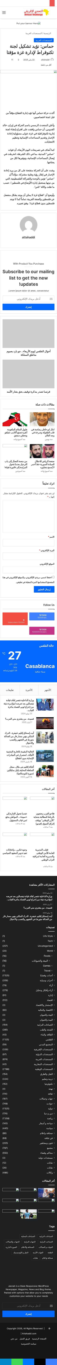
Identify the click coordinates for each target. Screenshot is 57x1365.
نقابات (50, 1167)
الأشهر (47, 689)
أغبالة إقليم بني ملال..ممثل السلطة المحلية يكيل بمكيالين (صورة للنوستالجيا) (20, 770)
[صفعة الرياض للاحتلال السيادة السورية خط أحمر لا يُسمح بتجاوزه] (42, 451)
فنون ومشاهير (46, 1143)
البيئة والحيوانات (40, 960)
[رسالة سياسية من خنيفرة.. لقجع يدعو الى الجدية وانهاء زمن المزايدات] (46, 1192)
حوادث (50, 1103)
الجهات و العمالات (46, 1247)
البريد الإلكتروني (46, 550)
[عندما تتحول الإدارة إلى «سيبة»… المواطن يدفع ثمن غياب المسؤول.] (15, 803)
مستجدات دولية (45, 1158)
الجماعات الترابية (45, 1024)
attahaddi (45, 60)
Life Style (48, 936)
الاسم (51, 537)
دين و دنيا (48, 1113)
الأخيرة (29, 689)
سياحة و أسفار (46, 1123)
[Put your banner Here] (28, 23)
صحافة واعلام (46, 1133)
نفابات (50, 1162)
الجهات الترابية (29, 1242)
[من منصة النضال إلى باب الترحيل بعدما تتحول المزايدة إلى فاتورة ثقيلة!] (15, 451)
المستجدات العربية (34, 33)
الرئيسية (48, 33)
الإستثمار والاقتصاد (44, 1005)
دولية (50, 1108)
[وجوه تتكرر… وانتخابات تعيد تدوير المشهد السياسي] (15, 840)
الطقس (49, 1039)
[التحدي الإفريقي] (36, 12)
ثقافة (50, 1093)
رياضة (50, 1118)
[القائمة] (4, 13)
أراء (51, 985)
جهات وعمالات (46, 1098)
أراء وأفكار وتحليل (44, 990)
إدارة (50, 995)
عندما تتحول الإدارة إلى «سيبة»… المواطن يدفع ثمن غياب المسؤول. (16, 817)
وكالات (50, 1172)
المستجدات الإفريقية (43, 1049)
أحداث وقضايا (46, 975)
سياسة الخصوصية (28, 1343)
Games (46, 965)
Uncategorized (45, 946)
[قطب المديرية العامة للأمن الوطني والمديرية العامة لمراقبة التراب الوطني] (42, 840)
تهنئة (51, 1089)
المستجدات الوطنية (44, 1069)
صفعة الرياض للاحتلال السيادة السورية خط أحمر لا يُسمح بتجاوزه (42, 464)
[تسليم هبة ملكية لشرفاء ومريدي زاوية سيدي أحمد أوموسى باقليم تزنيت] (10, 1203)
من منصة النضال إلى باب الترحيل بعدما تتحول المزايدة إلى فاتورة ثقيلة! (16, 464)
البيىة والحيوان (46, 1020)
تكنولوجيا (49, 1084)
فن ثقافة (48, 1138)
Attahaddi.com (29, 1333)
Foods (47, 955)
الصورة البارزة (11, 1247)
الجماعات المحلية (28, 1236)
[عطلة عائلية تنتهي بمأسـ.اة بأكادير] (46, 1214)
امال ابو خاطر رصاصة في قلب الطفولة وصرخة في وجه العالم (42, 432)
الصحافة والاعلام (27, 1247)
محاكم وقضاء (46, 1153)
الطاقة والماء (47, 1034)
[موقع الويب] (28, 243)
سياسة (49, 1128)
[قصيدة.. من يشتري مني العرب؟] (45, 723)
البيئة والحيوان (46, 1015)
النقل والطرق (46, 1074)
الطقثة (50, 1252)
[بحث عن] (53, 13)
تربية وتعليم (47, 1079)
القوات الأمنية (38, 1252)
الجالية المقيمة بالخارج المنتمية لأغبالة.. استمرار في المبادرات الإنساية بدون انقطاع (20, 755)
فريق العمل (25, 1338)
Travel (47, 970)
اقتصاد (50, 1000)
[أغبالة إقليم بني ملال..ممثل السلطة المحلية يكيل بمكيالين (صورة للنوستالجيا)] (45, 771)
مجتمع (50, 1148)
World (50, 951)
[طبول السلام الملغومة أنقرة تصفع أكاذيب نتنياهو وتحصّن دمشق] (15, 419)
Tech (50, 941)
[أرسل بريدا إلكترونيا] (40, 60)
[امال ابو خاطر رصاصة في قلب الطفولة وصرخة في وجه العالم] (42, 419)
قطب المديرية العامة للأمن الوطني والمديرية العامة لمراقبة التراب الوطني (42, 856)
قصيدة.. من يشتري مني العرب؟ (19, 718)
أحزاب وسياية (46, 980)
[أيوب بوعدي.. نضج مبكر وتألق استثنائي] (28, 1214)
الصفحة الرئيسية (39, 1338)
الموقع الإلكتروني (47, 564)
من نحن (14, 1338)
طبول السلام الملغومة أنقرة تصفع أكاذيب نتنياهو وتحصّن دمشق (16, 432)
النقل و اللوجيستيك (20, 1252)
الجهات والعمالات (12, 1242)
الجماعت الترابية (46, 1242)
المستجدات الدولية (44, 1054)
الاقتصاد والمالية (45, 1010)
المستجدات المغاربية (43, 1064)
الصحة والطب (46, 1029)
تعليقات (10, 689)
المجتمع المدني (46, 1044)
